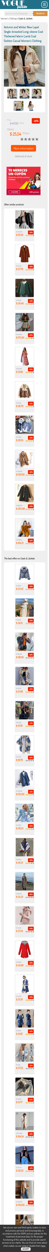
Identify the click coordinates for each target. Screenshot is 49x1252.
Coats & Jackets (25, 18)
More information (23, 148)
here (43, 1245)
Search (40, 13)
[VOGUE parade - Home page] (14, 8)
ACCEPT (25, 1249)
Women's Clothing (8, 18)
